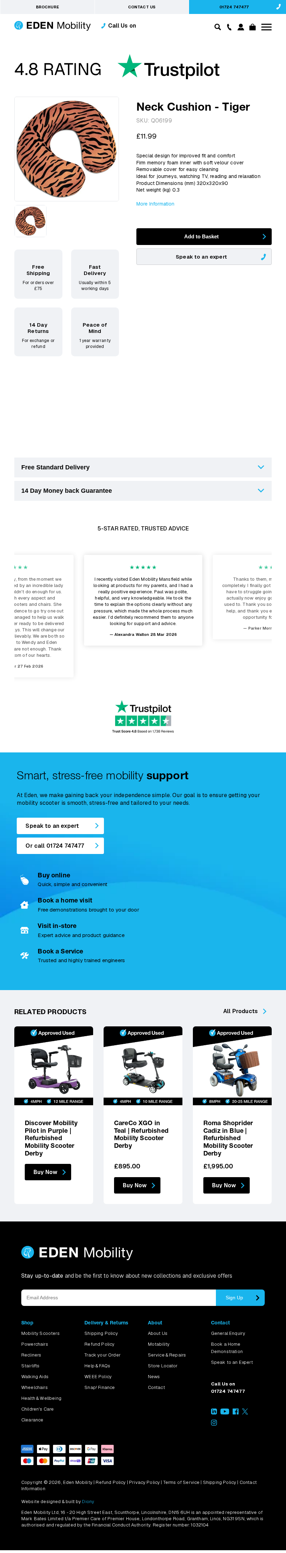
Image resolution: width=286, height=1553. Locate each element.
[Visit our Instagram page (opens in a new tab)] (214, 1424)
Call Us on (122, 25)
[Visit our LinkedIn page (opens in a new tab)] (214, 1413)
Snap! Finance (99, 1387)
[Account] (240, 28)
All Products (240, 1011)
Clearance (32, 1420)
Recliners (31, 1355)
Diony (88, 1501)
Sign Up (234, 1297)
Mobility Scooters (40, 1333)
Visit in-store (57, 926)
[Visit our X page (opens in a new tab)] (245, 1413)
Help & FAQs (97, 1366)
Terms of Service (181, 1482)
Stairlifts (30, 1366)
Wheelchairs (34, 1387)
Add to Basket (201, 236)
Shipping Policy (101, 1333)
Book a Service (60, 951)
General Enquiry (228, 1333)
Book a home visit (65, 900)
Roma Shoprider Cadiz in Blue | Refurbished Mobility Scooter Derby (228, 1138)
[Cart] (251, 28)
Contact (156, 1387)
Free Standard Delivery (55, 467)
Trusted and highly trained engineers (81, 960)
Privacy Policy (144, 1482)
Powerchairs (34, 1344)
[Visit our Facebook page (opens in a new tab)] (236, 1413)
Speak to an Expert (232, 1362)
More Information (155, 204)
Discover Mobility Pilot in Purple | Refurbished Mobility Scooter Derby (51, 1138)
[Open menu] (266, 27)
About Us (157, 1333)
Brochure (47, 7)
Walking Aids (34, 1377)
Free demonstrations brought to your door (88, 909)
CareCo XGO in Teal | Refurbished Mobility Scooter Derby (141, 1134)
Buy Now (45, 1172)
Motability (159, 1344)
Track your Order (102, 1355)
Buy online (54, 875)
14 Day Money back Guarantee (66, 490)
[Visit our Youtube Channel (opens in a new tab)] (224, 1413)
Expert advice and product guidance (81, 935)
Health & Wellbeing (41, 1398)
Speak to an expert (201, 256)
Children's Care (37, 1409)
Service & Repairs (167, 1355)
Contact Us (142, 7)
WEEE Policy (98, 1377)
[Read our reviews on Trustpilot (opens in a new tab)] (116, 70)
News (154, 1377)
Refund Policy (99, 1344)
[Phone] (228, 26)
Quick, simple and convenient (72, 884)
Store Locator (163, 1366)
